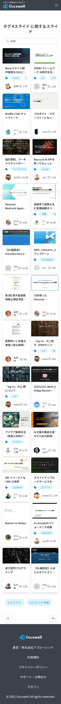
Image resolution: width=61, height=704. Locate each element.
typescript (46, 532)
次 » (54, 618)
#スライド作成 (39, 602)
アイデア (17, 441)
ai (43, 77)
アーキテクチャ (20, 169)
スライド (46, 487)
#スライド (14, 602)
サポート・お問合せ (33, 677)
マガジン (33, 687)
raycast (45, 169)
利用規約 (33, 657)
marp (16, 77)
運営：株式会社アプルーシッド (33, 647)
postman (18, 487)
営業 (44, 214)
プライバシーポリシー (33, 667)
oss (43, 350)
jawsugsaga (47, 259)
